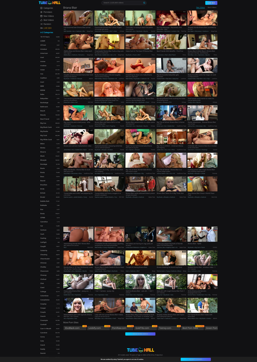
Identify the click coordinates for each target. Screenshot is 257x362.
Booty (42, 172)
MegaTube (90, 31)
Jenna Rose (67, 149)
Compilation (45, 300)
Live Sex (48, 28)
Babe (115, 31)
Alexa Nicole (129, 318)
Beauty (105, 78)
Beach (42, 111)
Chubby (43, 267)
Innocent (198, 149)
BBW (42, 86)
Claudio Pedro (161, 78)
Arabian (43, 66)
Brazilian (43, 185)
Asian (42, 70)
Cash (127, 271)
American (44, 53)
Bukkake (43, 205)
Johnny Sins (191, 126)
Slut (165, 149)
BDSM (42, 90)
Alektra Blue (67, 55)
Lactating (148, 318)
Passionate (105, 31)
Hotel (115, 55)
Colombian (44, 296)
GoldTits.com (146, 327)
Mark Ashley (98, 78)
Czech (42, 345)
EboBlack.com (75, 327)
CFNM (42, 218)
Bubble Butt (105, 55)
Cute (42, 341)
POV (170, 102)
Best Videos (49, 20)
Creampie (44, 320)
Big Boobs (139, 31)
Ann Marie (98, 173)
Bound (42, 181)
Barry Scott (137, 318)
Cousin (43, 316)
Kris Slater (191, 31)
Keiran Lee (160, 126)
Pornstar (79, 126)
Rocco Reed (107, 271)
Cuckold (43, 324)
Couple (43, 312)
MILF (111, 31)
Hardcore (79, 31)
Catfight (43, 242)
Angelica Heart (144, 247)
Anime (42, 61)
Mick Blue (191, 55)
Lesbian (173, 31)
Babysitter (175, 78)
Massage (180, 31)
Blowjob (85, 31)
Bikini (42, 144)
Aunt (42, 82)
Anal (178, 318)
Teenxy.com (169, 327)
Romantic (81, 55)
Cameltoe (44, 222)
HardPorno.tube (181, 126)
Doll (76, 102)
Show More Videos (140, 334)
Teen (166, 55)
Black (42, 156)
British (42, 193)
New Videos (200, 7)
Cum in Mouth (45, 329)
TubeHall (49, 3)
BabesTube (152, 197)
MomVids (214, 197)
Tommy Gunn (161, 271)
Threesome (160, 55)
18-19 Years (45, 37)
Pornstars (48, 12)
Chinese (43, 263)
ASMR (42, 41)
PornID (153, 78)
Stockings (149, 102)
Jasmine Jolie (130, 102)
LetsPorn (121, 78)
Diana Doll (98, 31)
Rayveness (160, 31)
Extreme (97, 102)
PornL (153, 55)
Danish (43, 353)
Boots (42, 168)
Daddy (42, 349)
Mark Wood (98, 55)
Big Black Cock (46, 127)
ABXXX (91, 78)
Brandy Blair (67, 271)
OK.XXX (91, 149)
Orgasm (110, 102)
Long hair (160, 295)
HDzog (153, 102)
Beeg (153, 271)
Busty (42, 213)
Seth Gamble (67, 31)
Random (47, 24)
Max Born (169, 78)
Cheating (43, 255)
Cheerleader (45, 259)
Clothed (43, 279)
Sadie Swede (98, 271)
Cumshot (43, 333)
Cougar (43, 308)
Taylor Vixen (160, 318)
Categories (48, 8)
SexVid (153, 31)
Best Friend (172, 55)
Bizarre (43, 152)
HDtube (122, 31)
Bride (42, 189)
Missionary (198, 31)
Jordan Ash (160, 149)
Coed (42, 287)
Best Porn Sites (193, 327)
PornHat (214, 173)
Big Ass (145, 31)
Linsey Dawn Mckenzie (132, 247)
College (203, 173)
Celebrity (43, 250)
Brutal (42, 197)
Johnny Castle (161, 173)
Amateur (159, 102)
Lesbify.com (99, 327)
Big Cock (197, 247)
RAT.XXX (90, 102)
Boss (42, 176)
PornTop (183, 31)
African (43, 45)
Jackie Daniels (77, 197)
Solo (199, 271)
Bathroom (44, 107)
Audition (43, 78)
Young (190, 102)
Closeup (43, 275)
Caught (43, 246)
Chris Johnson (106, 173)
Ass (73, 31)
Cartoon (43, 230)
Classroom (191, 149)
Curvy (42, 337)
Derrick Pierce (192, 295)
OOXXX (215, 247)
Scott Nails (67, 173)
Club (42, 283)
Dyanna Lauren (68, 197)
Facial (135, 55)
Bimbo (42, 148)
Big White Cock (46, 140)
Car (41, 226)
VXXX (122, 102)
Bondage (43, 164)
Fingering (112, 126)
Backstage (44, 103)
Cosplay (43, 304)
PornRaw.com (122, 327)
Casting (43, 238)
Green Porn (216, 327)
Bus (41, 209)
